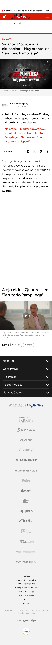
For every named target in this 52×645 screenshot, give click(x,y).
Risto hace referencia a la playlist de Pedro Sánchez (26, 11)
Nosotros (8, 360)
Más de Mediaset (13, 384)
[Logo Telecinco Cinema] (26, 521)
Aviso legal (26, 576)
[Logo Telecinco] (26, 430)
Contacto (26, 603)
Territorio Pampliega (19, 103)
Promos (8, 29)
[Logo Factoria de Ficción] (26, 470)
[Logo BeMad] (26, 501)
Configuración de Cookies (26, 588)
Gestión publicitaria (26, 596)
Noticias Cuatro (12, 392)
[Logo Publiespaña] (26, 551)
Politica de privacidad (26, 584)
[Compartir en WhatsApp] (27, 151)
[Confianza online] (26, 634)
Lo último (7, 23)
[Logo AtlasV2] (26, 541)
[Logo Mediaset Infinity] (26, 419)
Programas (9, 376)
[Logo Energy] (26, 490)
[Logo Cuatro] (26, 440)
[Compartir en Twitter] (34, 151)
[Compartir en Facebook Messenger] (40, 151)
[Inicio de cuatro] (4, 16)
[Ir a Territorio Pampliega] (20, 16)
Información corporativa (26, 580)
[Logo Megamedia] (27, 620)
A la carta (18, 23)
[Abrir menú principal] (47, 16)
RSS (26, 599)
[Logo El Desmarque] (26, 460)
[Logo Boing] (26, 480)
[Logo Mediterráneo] (26, 562)
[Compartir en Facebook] (47, 151)
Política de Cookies (26, 592)
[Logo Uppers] (26, 511)
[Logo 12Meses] (26, 531)
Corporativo (10, 368)
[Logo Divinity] (26, 450)
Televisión (16, 345)
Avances (6, 39)
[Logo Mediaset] (26, 406)
